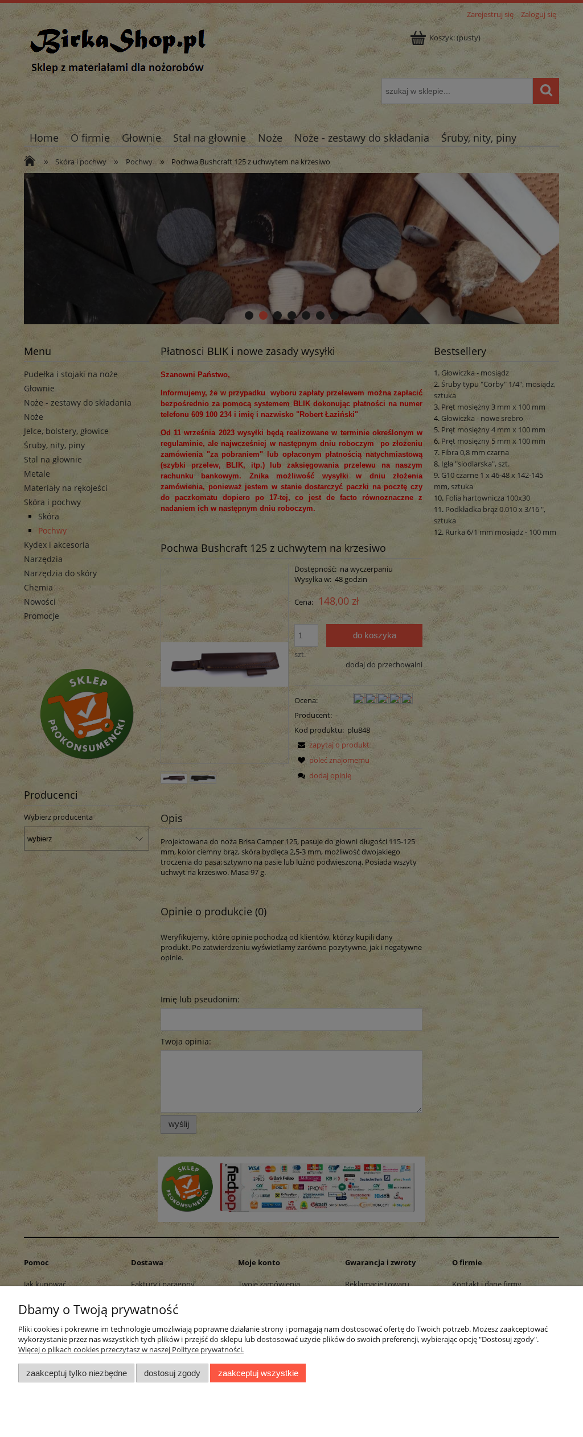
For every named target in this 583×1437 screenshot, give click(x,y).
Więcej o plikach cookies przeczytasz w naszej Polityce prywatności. (131, 1349)
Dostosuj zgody (172, 1373)
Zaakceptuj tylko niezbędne (76, 1373)
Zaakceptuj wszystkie (258, 1373)
